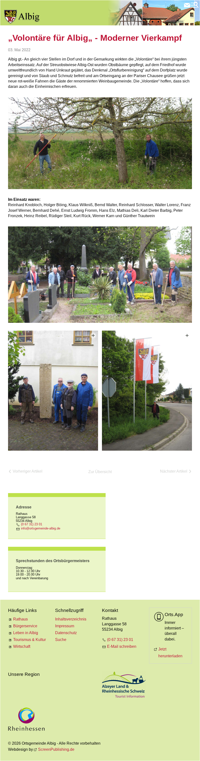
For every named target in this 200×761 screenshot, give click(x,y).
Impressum (64, 626)
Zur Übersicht (100, 472)
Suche (60, 640)
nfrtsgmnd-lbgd (40, 528)
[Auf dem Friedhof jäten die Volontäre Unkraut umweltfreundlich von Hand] (100, 274)
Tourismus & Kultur (29, 640)
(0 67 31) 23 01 (31, 524)
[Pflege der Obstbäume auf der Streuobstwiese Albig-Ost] (100, 143)
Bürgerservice (25, 626)
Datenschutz (66, 633)
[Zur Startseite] (22, 17)
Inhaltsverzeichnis (70, 619)
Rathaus (20, 619)
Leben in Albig (25, 633)
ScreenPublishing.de (56, 749)
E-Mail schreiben (121, 646)
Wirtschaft (21, 646)
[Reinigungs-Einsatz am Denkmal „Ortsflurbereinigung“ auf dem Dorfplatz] (53, 391)
